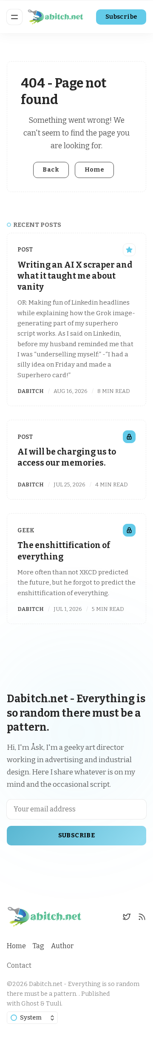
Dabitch (30, 391)
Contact (19, 965)
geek (25, 530)
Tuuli (53, 1003)
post (25, 249)
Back (50, 169)
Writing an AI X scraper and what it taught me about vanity (74, 276)
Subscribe (121, 16)
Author (62, 946)
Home (95, 169)
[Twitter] (126, 917)
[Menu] (14, 17)
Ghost (30, 1003)
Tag (38, 946)
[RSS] (142, 917)
